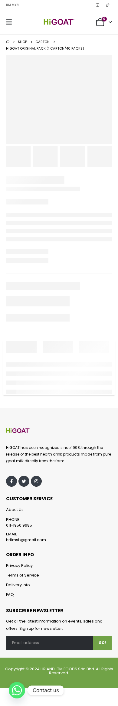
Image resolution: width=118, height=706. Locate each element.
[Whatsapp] (17, 690)
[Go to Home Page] (7, 41)
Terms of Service (22, 575)
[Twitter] (23, 481)
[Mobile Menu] (9, 22)
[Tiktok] (107, 5)
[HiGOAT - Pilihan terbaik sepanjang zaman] (59, 22)
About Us (15, 509)
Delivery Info (18, 585)
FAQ (10, 594)
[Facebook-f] (11, 481)
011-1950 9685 (19, 525)
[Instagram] (97, 5)
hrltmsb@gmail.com (26, 540)
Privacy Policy (19, 565)
